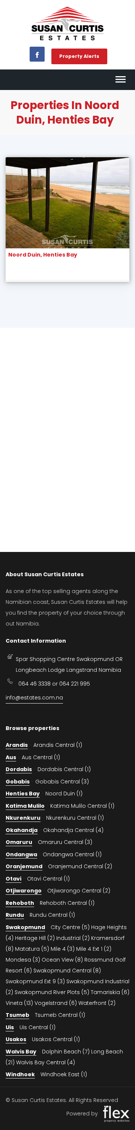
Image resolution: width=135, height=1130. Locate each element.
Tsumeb (17, 1015)
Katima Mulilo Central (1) (82, 806)
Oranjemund (24, 866)
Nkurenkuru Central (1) (75, 818)
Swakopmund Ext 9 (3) (35, 981)
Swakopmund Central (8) (67, 970)
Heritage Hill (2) (35, 938)
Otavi (13, 878)
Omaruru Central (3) (65, 842)
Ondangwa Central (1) (72, 854)
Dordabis (19, 769)
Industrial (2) (73, 938)
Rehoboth (20, 903)
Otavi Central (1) (48, 878)
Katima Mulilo (25, 806)
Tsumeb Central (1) (60, 1015)
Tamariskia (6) (110, 992)
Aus (11, 757)
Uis (10, 1027)
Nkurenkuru (23, 818)
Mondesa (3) (23, 959)
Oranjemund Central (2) (80, 866)
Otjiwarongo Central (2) (78, 890)
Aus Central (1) (41, 757)
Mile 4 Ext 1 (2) (93, 949)
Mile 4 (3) (63, 949)
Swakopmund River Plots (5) (52, 992)
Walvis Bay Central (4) (45, 1062)
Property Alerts (79, 56)
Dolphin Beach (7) (66, 1051)
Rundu (15, 915)
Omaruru (19, 842)
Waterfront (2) (97, 1003)
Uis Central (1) (38, 1027)
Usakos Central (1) (56, 1039)
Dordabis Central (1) (64, 769)
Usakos (16, 1039)
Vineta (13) (19, 1003)
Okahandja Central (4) (73, 830)
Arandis (17, 745)
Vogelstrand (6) (55, 1003)
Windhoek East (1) (63, 1074)
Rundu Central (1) (52, 915)
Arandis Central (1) (57, 745)
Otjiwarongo (24, 890)
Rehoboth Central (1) (67, 903)
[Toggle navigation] (120, 80)
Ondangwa (21, 854)
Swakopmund (25, 927)
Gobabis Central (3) (62, 781)
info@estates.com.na (34, 697)
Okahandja (22, 830)
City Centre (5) (70, 927)
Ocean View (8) (62, 959)
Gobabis (18, 781)
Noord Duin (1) (63, 793)
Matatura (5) (32, 949)
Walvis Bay (21, 1051)
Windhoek (20, 1074)
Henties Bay (23, 793)
